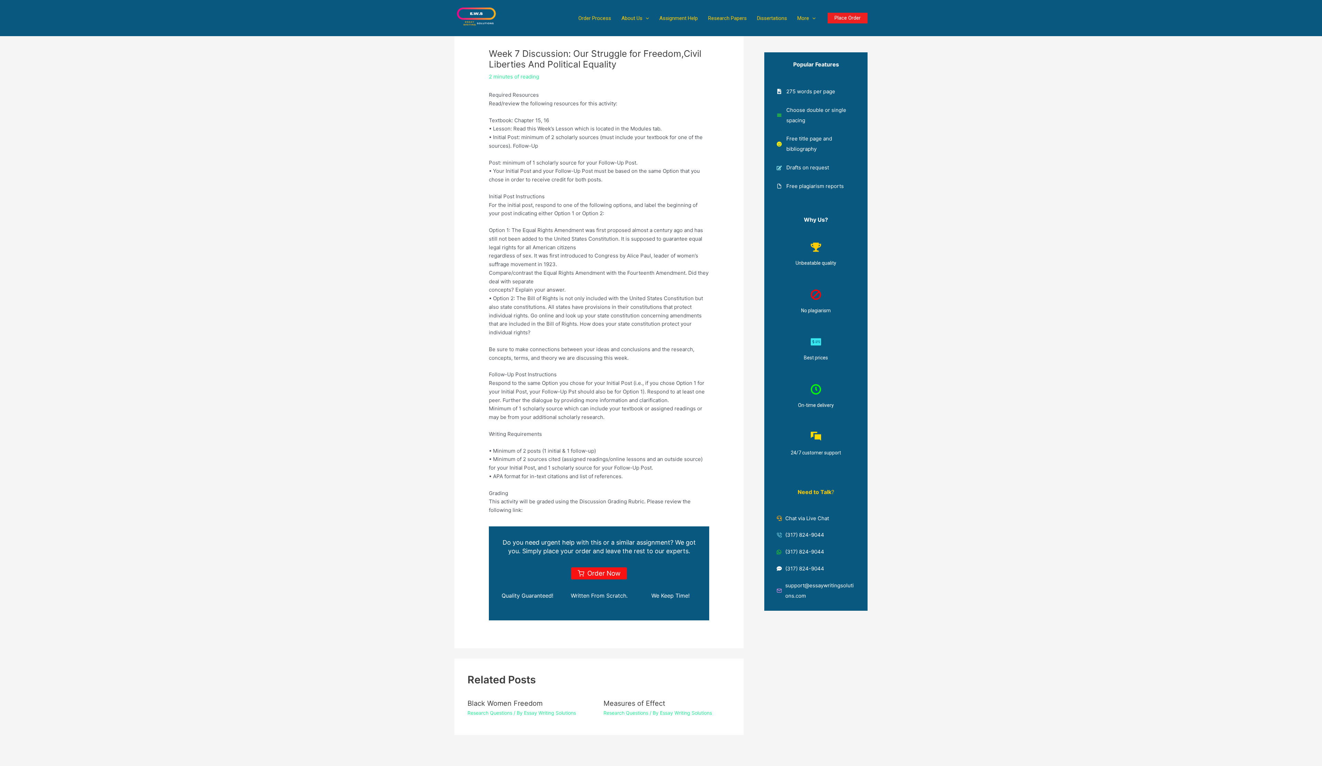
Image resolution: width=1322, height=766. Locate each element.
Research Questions (490, 713)
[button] (645, 18)
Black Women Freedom (505, 703)
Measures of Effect (634, 703)
